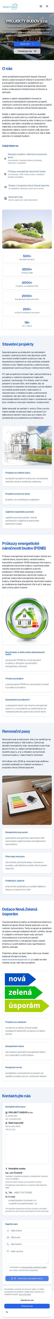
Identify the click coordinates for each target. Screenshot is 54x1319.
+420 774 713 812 (23, 1192)
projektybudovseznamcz (22, 1200)
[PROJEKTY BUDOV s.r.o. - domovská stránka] (11, 6)
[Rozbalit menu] (41, 6)
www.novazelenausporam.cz (16, 959)
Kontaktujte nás (25, 51)
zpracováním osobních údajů (34, 1267)
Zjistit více (25, 44)
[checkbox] (7, 1267)
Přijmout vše (27, 1306)
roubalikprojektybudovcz (23, 1203)
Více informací (25, 1294)
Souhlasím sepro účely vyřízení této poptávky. (28, 1268)
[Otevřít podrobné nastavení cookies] (7, 1312)
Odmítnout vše (27, 1300)
